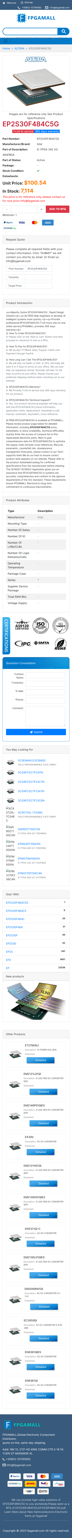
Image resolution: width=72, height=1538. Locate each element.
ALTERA (19, 48)
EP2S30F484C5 (16, 910)
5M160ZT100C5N (29, 829)
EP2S (9, 951)
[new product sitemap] (36, 1001)
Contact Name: (19, 676)
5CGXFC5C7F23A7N (31, 791)
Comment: (18, 708)
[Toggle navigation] (5, 41)
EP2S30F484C (15, 919)
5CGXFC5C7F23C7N (31, 781)
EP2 (8, 960)
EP (7, 968)
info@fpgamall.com (19, 1465)
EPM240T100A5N (29, 844)
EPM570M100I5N (29, 858)
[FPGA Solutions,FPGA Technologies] (36, 17)
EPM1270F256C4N (30, 873)
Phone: (19, 699)
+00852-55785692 (18, 1459)
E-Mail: (19, 691)
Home (6, 48)
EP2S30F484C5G (17, 902)
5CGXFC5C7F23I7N (30, 772)
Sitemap (28, 2)
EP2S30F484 (14, 927)
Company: (17, 682)
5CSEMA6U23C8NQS (32, 760)
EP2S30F (12, 935)
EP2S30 (11, 943)
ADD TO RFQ (57, 209)
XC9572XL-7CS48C (30, 812)
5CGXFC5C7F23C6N (31, 800)
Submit (38, 732)
